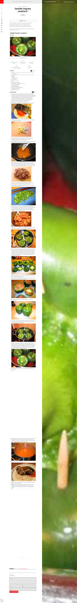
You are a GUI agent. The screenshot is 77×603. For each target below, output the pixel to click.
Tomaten (31, 1)
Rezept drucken (23, 20)
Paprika (28, 1)
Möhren (25, 1)
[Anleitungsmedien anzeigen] (33, 92)
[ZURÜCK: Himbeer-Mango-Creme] (2, 9)
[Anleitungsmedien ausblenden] (35, 92)
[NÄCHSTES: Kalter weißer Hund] (2, 5)
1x (31, 70)
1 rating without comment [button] (23, 568)
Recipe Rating (11, 574)
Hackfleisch (20, 6)
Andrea (21, 1)
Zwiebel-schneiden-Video (30, 165)
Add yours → (34, 566)
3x (34, 70)
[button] (10, 34)
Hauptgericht (25, 6)
